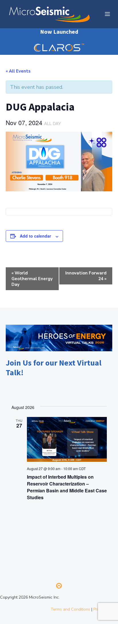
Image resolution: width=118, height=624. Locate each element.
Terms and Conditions (70, 609)
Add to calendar (35, 236)
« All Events (18, 71)
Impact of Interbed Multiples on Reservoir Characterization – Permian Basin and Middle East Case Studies (67, 487)
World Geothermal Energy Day (32, 278)
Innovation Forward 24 (86, 276)
